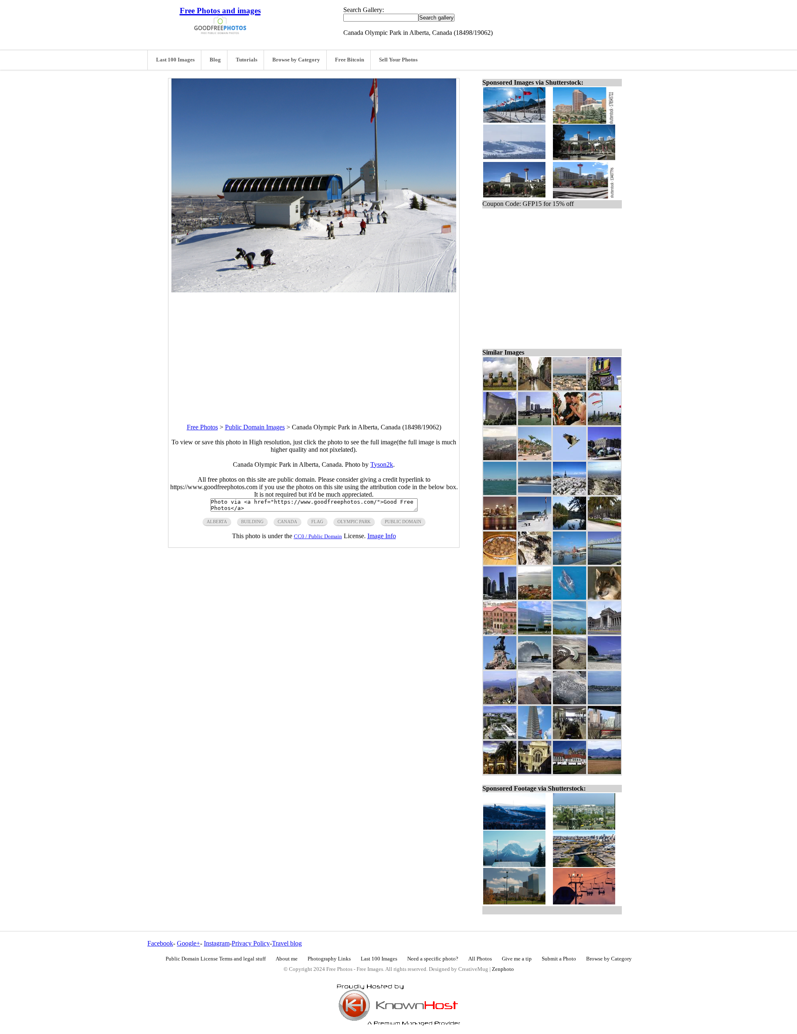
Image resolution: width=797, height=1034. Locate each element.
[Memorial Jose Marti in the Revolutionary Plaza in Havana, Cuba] (534, 736)
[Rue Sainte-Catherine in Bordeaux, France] (534, 388)
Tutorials (246, 60)
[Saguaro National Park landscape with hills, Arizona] (499, 702)
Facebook (160, 943)
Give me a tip (517, 959)
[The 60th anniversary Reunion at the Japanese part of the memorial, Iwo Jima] (604, 422)
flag (317, 521)
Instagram (217, 943)
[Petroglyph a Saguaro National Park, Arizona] (569, 702)
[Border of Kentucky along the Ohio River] (604, 562)
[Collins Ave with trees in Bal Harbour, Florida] (604, 527)
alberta (217, 521)
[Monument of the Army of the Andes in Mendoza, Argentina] (499, 667)
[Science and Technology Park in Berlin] (534, 632)
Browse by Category (296, 60)
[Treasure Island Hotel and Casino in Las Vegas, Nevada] (604, 388)
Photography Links (329, 959)
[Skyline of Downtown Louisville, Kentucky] (499, 597)
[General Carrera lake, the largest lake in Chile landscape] (569, 632)
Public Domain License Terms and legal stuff (216, 959)
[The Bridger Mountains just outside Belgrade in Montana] (604, 771)
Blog (215, 60)
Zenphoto (503, 969)
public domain (403, 521)
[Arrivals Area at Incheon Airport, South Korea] (569, 736)
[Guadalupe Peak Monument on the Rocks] (569, 492)
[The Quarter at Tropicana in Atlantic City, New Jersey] (499, 771)
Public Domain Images (255, 427)
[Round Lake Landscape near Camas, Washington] (569, 527)
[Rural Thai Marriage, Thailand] (569, 422)
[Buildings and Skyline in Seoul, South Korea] (534, 422)
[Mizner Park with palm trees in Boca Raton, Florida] (534, 457)
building (252, 521)
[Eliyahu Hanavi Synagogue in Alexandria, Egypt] (534, 771)
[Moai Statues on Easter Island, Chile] (499, 388)
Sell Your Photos (398, 60)
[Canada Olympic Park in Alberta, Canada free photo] (313, 290)
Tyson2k (381, 464)
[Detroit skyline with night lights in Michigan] (499, 527)
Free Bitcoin (349, 60)
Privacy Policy (251, 943)
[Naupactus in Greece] (534, 597)
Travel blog (287, 943)
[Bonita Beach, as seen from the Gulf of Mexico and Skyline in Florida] (499, 492)
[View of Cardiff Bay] (569, 562)
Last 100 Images (175, 60)
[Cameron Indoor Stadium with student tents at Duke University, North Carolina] (604, 457)
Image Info (381, 535)
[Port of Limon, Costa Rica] (604, 702)
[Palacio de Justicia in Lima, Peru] (604, 632)
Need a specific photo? (432, 959)
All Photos (480, 959)
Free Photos (202, 427)
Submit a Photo (559, 959)
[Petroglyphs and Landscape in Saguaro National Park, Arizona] (534, 702)
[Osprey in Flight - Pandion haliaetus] (569, 457)
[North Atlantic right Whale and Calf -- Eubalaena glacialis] (569, 597)
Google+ (188, 943)
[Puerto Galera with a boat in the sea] (604, 667)
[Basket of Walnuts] (499, 562)
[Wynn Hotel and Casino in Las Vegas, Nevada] (499, 422)
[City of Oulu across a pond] (534, 492)
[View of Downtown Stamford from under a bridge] (604, 736)
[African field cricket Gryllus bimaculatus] (534, 562)
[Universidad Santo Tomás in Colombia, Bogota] (499, 632)
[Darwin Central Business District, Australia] (499, 736)
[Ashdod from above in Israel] (569, 388)
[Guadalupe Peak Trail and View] (604, 492)
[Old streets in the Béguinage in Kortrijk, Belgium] (569, 771)
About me (287, 959)
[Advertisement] (314, 350)
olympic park (354, 521)
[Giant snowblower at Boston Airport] (534, 667)
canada (287, 521)
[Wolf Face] (604, 597)
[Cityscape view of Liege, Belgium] (499, 457)
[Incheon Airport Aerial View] (569, 667)
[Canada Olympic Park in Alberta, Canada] (534, 527)
